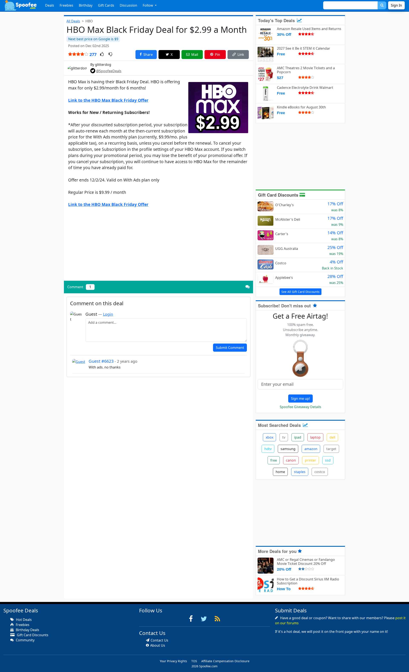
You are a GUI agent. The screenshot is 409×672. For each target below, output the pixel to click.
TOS (194, 661)
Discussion (128, 5)
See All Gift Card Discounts (300, 292)
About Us (157, 645)
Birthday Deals (27, 629)
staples (299, 471)
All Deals (73, 21)
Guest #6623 (113, 361)
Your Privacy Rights (173, 661)
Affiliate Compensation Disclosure (225, 661)
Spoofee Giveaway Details (300, 406)
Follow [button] (148, 5)
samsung (288, 448)
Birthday (85, 5)
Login (108, 314)
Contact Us (159, 640)
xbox (269, 437)
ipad (297, 437)
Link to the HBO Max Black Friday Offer (108, 100)
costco (319, 471)
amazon (310, 448)
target (331, 448)
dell (332, 437)
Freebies (66, 5)
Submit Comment (230, 347)
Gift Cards (106, 5)
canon (291, 460)
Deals (49, 5)
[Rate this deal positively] (102, 54)
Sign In (396, 5)
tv (283, 437)
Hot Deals (23, 619)
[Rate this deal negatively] (110, 54)
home (280, 471)
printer (310, 460)
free (273, 460)
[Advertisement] (158, 248)
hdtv (268, 448)
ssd (328, 460)
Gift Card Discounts (279, 195)
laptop (315, 437)
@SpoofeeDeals (108, 71)
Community (25, 640)
